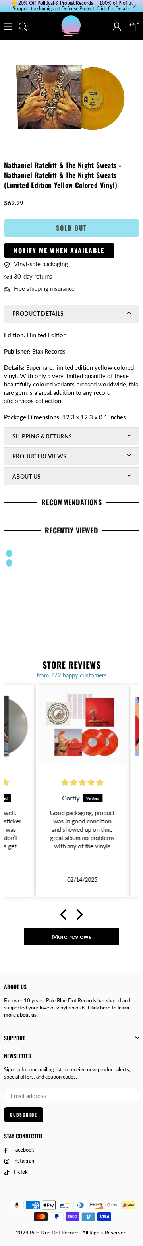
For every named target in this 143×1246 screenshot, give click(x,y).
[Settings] (117, 26)
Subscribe (23, 1114)
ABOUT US (26, 476)
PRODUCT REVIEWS (39, 456)
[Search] (23, 25)
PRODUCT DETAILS (38, 313)
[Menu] (7, 25)
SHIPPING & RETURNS (42, 436)
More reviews (71, 936)
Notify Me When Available (59, 250)
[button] (132, 26)
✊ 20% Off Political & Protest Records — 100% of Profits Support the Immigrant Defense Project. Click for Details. (71, 6)
